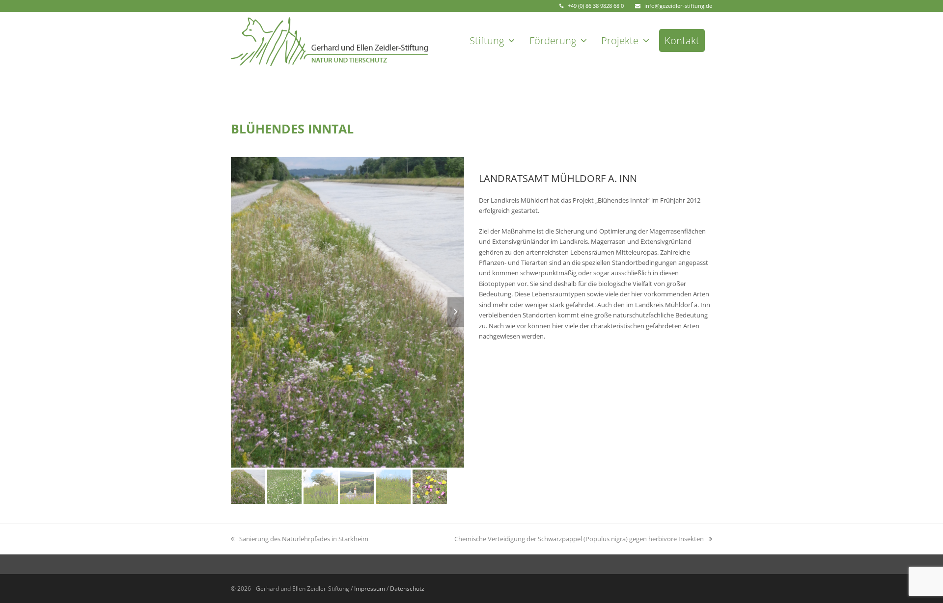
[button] (239, 312)
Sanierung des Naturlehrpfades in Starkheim (303, 538)
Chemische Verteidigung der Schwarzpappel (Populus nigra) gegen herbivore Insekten (579, 538)
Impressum (369, 588)
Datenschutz (407, 588)
